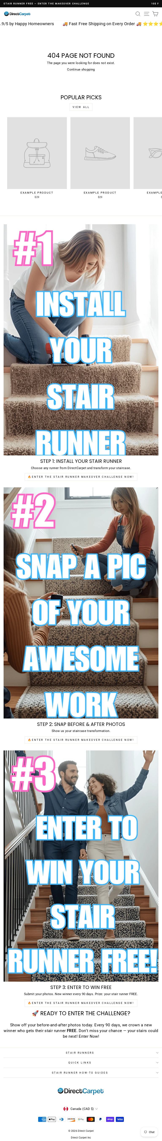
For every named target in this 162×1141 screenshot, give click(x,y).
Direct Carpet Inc (81, 1137)
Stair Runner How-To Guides (80, 1072)
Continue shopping (81, 69)
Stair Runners (80, 1052)
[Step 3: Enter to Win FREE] (81, 866)
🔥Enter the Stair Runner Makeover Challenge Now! (81, 476)
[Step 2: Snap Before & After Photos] (81, 603)
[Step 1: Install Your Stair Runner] (81, 339)
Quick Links (80, 1062)
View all (81, 107)
